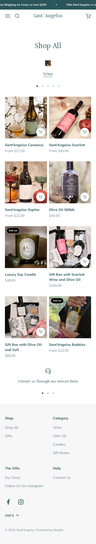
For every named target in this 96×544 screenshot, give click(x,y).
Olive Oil (59, 436)
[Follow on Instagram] (20, 502)
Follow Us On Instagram (24, 486)
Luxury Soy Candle (20, 274)
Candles (59, 444)
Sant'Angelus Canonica (24, 145)
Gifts (8, 436)
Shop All (11, 427)
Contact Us (62, 477)
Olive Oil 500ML (62, 209)
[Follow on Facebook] (8, 502)
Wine (48, 74)
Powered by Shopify (49, 530)
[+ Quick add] (40, 132)
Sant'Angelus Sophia (22, 209)
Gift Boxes (61, 453)
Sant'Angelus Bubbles (67, 344)
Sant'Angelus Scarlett (67, 145)
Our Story (12, 477)
